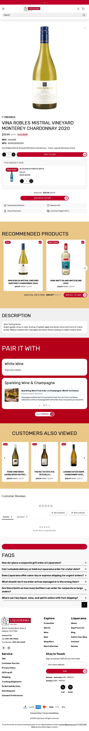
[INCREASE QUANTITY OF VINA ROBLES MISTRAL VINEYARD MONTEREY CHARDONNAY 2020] (13, 154)
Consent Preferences (12, 695)
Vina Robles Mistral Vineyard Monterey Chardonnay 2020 (23, 281)
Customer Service (10, 663)
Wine (46, 632)
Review (74, 646)
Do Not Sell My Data (11, 686)
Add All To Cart (73, 295)
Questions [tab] (21, 517)
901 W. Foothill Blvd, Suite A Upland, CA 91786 (14, 629)
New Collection (51, 646)
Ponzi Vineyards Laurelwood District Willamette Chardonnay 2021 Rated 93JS (15, 473)
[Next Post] (49, 405)
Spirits (47, 628)
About (74, 623)
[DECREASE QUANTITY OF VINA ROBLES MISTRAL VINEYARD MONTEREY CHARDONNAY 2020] (4, 154)
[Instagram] (9, 648)
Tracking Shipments (11, 682)
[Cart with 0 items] (84, 8)
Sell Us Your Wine (79, 637)
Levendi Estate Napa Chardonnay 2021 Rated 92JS (73, 473)
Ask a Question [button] (59, 513)
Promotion (49, 623)
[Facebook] (4, 648)
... (44, 2)
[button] (85, 268)
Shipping (6, 677)
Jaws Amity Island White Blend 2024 (66, 281)
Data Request (8, 691)
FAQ (4, 659)
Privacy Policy (9, 668)
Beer (46, 637)
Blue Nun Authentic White (32, 169)
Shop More (49, 642)
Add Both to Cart (42, 198)
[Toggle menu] (3, 8)
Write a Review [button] (79, 513)
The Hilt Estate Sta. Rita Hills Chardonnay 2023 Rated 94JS (44, 473)
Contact (75, 642)
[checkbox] (40, 242)
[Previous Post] (39, 405)
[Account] (78, 8)
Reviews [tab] (6, 517)
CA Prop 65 (7, 672)
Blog (73, 632)
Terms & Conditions (51, 713)
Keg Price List (77, 628)
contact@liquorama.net (68, 725)
